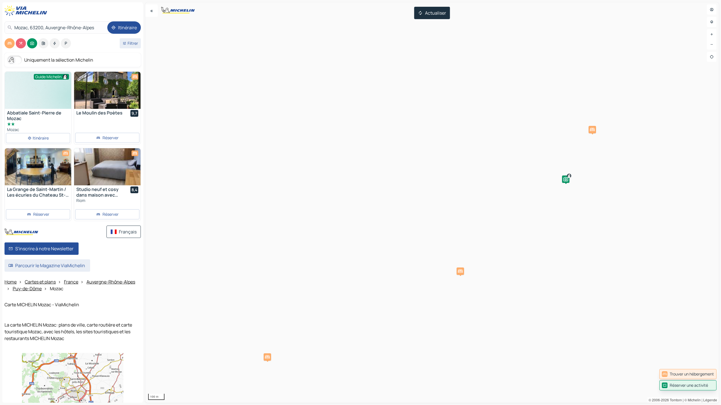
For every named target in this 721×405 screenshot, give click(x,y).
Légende (710, 399)
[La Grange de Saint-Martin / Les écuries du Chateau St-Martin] (38, 166)
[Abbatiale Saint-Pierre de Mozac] (38, 97)
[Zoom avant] (711, 34)
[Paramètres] (711, 22)
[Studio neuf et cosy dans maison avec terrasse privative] (107, 166)
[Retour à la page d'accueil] (27, 10)
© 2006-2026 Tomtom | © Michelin (675, 399)
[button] (565, 179)
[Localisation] (711, 57)
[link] (687, 374)
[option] (10, 43)
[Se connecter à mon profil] (711, 9)
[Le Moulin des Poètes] (107, 90)
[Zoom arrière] (711, 44)
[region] (432, 202)
